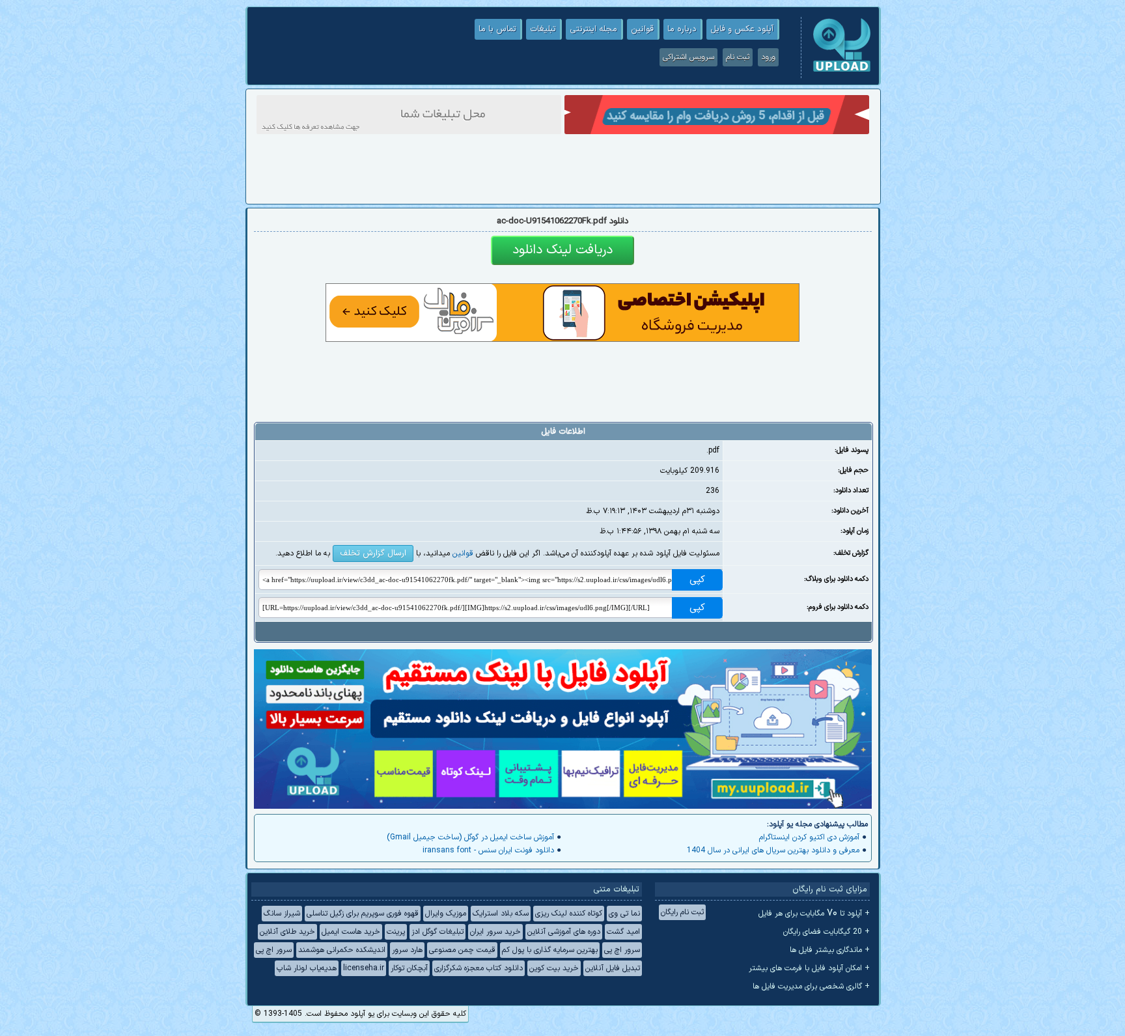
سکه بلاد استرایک (501, 913)
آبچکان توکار (409, 968)
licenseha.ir (363, 968)
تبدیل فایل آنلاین (612, 968)
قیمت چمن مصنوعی (462, 950)
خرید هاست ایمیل (351, 932)
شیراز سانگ (282, 913)
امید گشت (623, 932)
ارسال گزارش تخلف (373, 553)
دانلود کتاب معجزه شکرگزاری (478, 968)
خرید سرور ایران (495, 932)
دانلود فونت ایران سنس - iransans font (488, 850)
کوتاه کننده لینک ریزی (568, 913)
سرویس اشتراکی (688, 57)
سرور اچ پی (622, 950)
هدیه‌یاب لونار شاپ (307, 968)
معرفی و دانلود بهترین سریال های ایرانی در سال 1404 (773, 850)
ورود (768, 57)
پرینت (396, 932)
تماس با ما (497, 29)
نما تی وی (624, 913)
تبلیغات (543, 29)
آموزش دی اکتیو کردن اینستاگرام (809, 837)
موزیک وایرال (445, 913)
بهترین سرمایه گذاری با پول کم (550, 950)
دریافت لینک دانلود (562, 250)
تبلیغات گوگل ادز (437, 932)
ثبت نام (737, 57)
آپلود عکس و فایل (741, 29)
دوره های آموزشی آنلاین (563, 932)
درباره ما (682, 29)
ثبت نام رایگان (682, 912)
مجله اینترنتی (593, 29)
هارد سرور (407, 950)
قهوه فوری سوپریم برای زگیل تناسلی (363, 913)
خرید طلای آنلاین (287, 932)
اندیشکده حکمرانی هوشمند (341, 950)
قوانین (642, 29)
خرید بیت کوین (554, 968)
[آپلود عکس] (841, 70)
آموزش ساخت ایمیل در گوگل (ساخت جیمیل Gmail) (470, 837)
